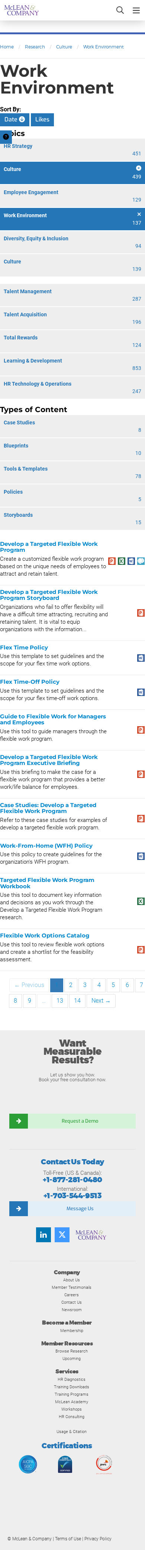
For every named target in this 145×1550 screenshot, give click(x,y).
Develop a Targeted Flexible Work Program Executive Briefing (49, 760)
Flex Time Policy (24, 647)
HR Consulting (71, 1416)
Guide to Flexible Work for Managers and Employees (53, 719)
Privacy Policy (98, 1538)
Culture (64, 47)
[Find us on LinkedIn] (43, 1234)
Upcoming (71, 1358)
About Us (71, 1279)
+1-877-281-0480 (72, 1180)
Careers (71, 1294)
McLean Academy (71, 1401)
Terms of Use (68, 1538)
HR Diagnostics (72, 1379)
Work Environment (103, 47)
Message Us (80, 1208)
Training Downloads (71, 1386)
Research (35, 47)
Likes (42, 119)
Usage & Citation (72, 1431)
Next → (101, 1000)
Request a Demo (80, 1121)
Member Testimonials (71, 1287)
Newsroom (72, 1309)
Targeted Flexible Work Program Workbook (47, 883)
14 (77, 1000)
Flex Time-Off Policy (29, 681)
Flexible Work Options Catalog (45, 935)
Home (7, 47)
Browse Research (71, 1351)
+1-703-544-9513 (73, 1196)
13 (60, 1000)
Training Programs (71, 1394)
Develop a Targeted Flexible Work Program (49, 547)
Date (11, 119)
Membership (71, 1330)
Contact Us (71, 1302)
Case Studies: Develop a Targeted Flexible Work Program (48, 808)
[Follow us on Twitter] (62, 1234)
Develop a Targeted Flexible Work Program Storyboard (49, 595)
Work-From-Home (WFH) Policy (46, 845)
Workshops (71, 1409)
